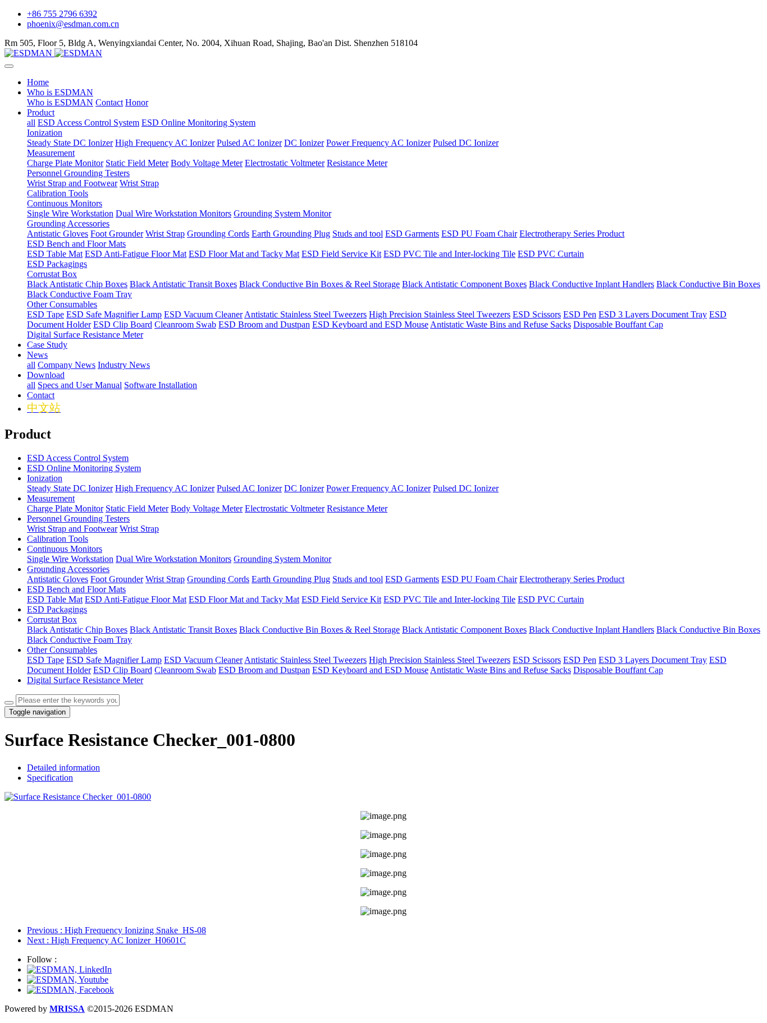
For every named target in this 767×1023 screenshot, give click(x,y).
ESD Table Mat (55, 599)
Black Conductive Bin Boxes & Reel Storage (319, 629)
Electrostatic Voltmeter (285, 508)
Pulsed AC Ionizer (249, 488)
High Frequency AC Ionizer (164, 488)
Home (38, 82)
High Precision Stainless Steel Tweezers (439, 660)
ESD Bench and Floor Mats (76, 589)
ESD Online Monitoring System (84, 468)
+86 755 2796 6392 (62, 14)
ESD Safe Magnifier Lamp (114, 660)
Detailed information (63, 767)
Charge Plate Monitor (65, 508)
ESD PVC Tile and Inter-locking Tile (449, 599)
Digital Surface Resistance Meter (85, 680)
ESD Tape (45, 660)
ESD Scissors (537, 660)
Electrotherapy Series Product (571, 579)
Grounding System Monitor (282, 559)
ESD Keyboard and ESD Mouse (370, 670)
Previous (116, 930)
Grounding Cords (218, 579)
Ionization (44, 478)
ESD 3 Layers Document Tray (653, 660)
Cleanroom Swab (185, 670)
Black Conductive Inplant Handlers (591, 629)
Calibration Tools (57, 538)
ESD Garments (412, 579)
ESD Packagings (57, 609)
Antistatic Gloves (57, 579)
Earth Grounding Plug (291, 579)
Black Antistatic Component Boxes (464, 629)
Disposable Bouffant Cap (618, 670)
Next (106, 940)
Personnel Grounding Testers (78, 518)
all (31, 122)
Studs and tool (357, 579)
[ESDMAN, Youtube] (67, 979)
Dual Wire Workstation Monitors (173, 559)
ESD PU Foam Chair (479, 579)
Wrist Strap (139, 528)
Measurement (51, 498)
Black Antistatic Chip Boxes (77, 629)
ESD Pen (579, 660)
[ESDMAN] (383, 53)
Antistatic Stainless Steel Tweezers (305, 660)
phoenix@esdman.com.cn (73, 24)
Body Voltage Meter (207, 508)
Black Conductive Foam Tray (79, 639)
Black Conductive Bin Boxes (708, 629)
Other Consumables (62, 650)
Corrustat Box (52, 619)
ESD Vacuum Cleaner (203, 660)
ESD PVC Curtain (551, 599)
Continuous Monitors (64, 549)
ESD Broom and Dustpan (264, 670)
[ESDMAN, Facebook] (70, 989)
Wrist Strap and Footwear (72, 528)
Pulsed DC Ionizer (466, 488)
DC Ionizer (304, 488)
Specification (50, 777)
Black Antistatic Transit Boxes (183, 629)
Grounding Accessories (68, 569)
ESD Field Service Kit (341, 599)
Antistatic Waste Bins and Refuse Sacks (500, 670)
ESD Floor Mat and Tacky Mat (244, 599)
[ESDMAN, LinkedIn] (69, 969)
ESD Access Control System (78, 458)
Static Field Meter (137, 508)
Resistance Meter (357, 508)
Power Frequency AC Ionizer (378, 488)
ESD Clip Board (122, 670)
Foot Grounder (116, 579)
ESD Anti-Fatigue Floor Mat (135, 599)
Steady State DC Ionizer (70, 488)
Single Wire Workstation (70, 559)
